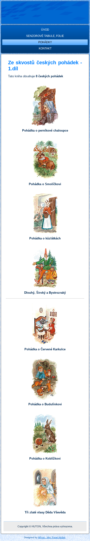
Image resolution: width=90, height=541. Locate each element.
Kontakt (45, 48)
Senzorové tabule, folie (45, 36)
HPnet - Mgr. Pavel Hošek (51, 537)
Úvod (45, 29)
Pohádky (45, 42)
